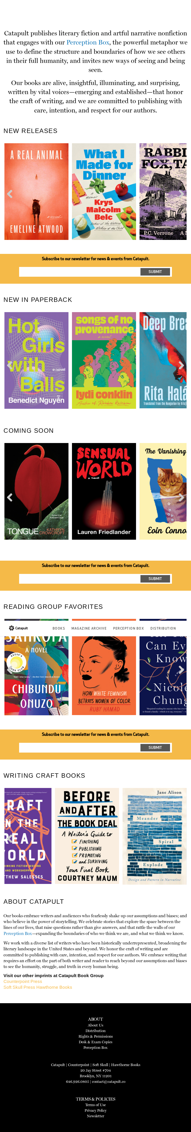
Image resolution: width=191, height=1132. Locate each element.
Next (180, 202)
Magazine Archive (89, 629)
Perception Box (128, 629)
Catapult (58, 1065)
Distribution (163, 629)
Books (59, 629)
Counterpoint (78, 1065)
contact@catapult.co (108, 1081)
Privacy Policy (95, 1110)
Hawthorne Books (54, 987)
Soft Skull (100, 1065)
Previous (11, 202)
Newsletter (95, 1116)
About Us (95, 1025)
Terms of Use (95, 1105)
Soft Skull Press (19, 987)
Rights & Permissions (95, 1036)
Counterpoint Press (22, 981)
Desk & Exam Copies (95, 1042)
